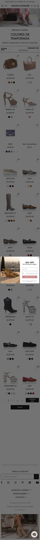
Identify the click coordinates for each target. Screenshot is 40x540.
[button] (34, 534)
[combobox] (24, 273)
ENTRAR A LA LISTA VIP (30, 277)
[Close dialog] (38, 257)
